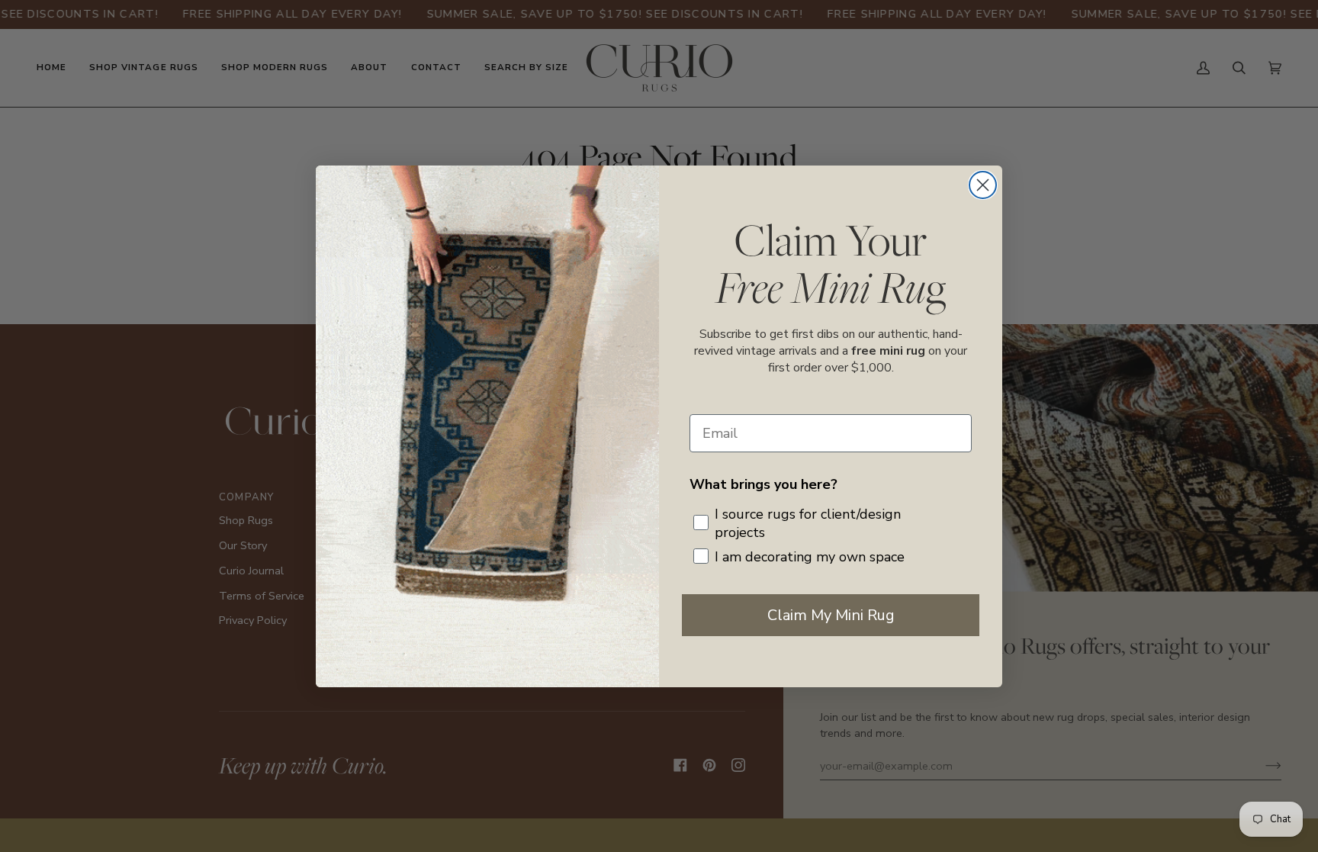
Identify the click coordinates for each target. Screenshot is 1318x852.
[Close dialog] (982, 185)
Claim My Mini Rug (831, 615)
